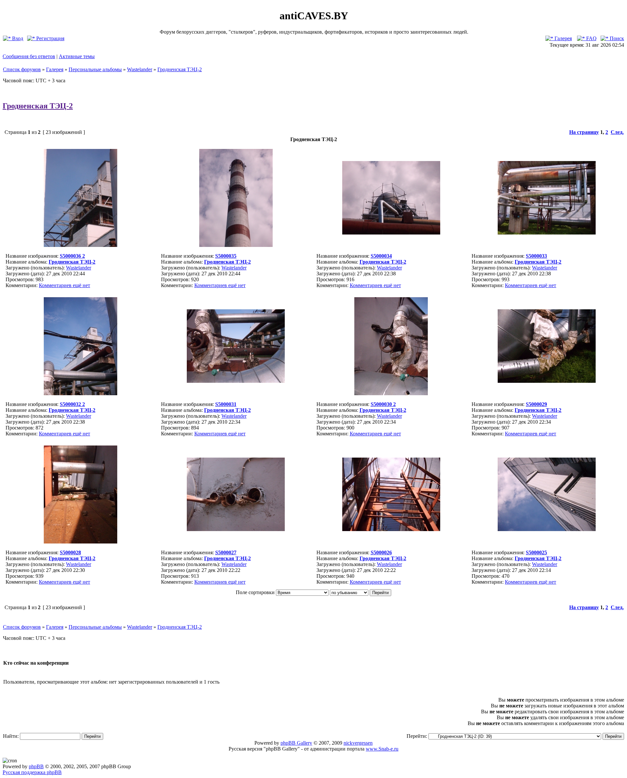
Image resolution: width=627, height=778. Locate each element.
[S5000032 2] (80, 393)
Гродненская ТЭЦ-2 (179, 69)
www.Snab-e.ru (382, 749)
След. (617, 132)
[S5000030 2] (391, 393)
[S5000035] (236, 245)
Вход (17, 38)
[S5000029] (547, 381)
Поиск (616, 38)
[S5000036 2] (80, 245)
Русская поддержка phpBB (32, 772)
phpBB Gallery (296, 743)
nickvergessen (358, 743)
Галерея (562, 38)
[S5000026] (391, 529)
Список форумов (22, 69)
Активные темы (77, 56)
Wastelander (139, 69)
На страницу (584, 132)
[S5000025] (547, 529)
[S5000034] (391, 232)
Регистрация (49, 38)
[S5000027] (236, 529)
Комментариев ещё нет (64, 285)
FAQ (591, 38)
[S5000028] (80, 541)
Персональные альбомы (95, 69)
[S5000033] (547, 232)
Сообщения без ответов (29, 56)
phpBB (36, 766)
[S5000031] (236, 381)
